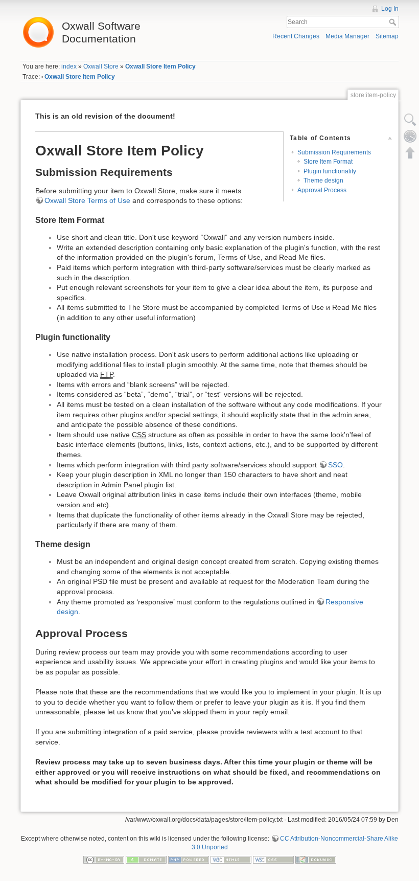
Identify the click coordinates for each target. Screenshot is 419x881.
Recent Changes (295, 36)
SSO (335, 465)
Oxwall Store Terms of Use (87, 200)
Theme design (323, 180)
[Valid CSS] (273, 859)
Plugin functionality (330, 171)
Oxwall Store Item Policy (160, 66)
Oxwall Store (101, 66)
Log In (390, 8)
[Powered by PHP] (188, 859)
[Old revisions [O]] (410, 136)
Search (394, 22)
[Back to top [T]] (410, 152)
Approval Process (321, 190)
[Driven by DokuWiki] (315, 859)
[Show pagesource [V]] (410, 119)
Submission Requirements (334, 152)
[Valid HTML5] (231, 859)
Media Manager (347, 36)
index (69, 66)
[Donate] (146, 859)
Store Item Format (328, 161)
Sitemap (387, 36)
